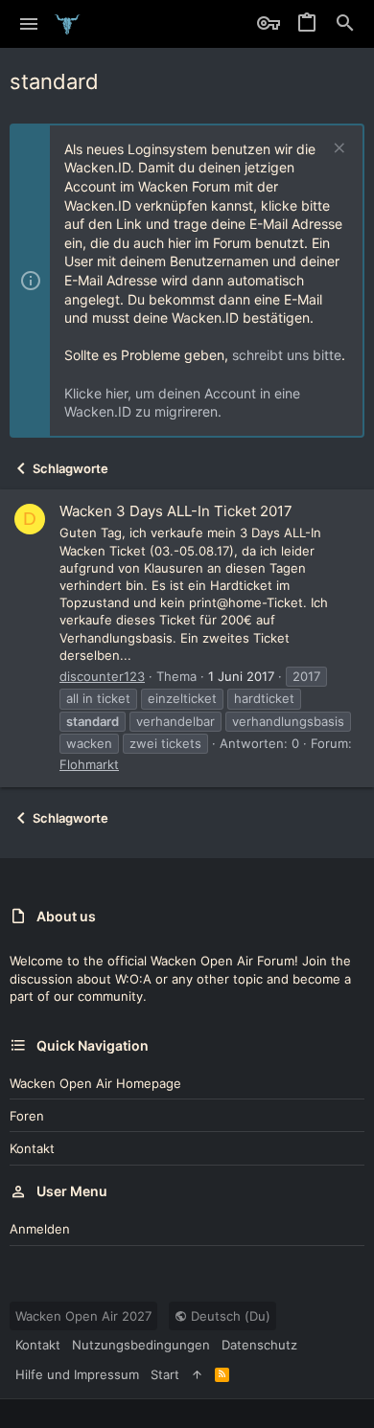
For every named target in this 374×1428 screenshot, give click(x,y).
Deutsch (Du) (228, 1316)
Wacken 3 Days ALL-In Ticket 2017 (175, 511)
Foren (27, 1115)
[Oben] (197, 1374)
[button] (29, 24)
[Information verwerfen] (337, 150)
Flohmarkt (89, 764)
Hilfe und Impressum (77, 1374)
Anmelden (40, 1228)
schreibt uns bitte (286, 355)
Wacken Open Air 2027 (83, 1316)
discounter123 (102, 676)
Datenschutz (259, 1344)
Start (165, 1374)
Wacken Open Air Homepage (95, 1083)
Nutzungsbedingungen (141, 1344)
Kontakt (32, 1148)
